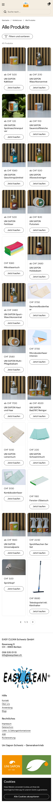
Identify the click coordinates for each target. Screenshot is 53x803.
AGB (4, 734)
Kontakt (5, 700)
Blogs (4, 711)
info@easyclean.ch (12, 655)
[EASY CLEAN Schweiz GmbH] (25, 4)
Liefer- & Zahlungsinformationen (16, 730)
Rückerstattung (8, 737)
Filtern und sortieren (19, 36)
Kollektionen (17, 20)
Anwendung (7, 707)
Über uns (6, 704)
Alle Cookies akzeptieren (26, 796)
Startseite (5, 20)
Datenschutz (7, 727)
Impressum (6, 723)
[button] (48, 4)
